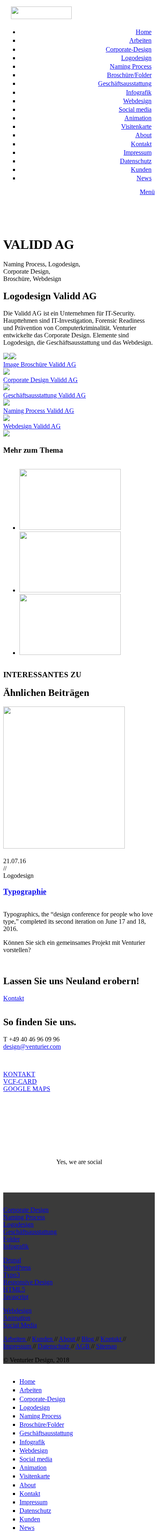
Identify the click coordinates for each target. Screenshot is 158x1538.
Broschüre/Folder (129, 74)
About (143, 135)
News (144, 178)
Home (144, 31)
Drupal (12, 1260)
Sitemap (106, 1346)
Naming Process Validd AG (38, 410)
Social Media (20, 1325)
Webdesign (137, 100)
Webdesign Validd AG (32, 426)
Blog (88, 1338)
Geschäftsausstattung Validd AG (44, 395)
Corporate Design (26, 1209)
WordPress (17, 1267)
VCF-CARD (20, 1081)
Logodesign (136, 57)
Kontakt (141, 143)
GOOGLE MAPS (26, 1088)
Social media (135, 109)
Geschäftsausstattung (125, 83)
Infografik (139, 92)
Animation (138, 117)
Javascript (15, 1296)
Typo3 (11, 1274)
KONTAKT (19, 1074)
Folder (11, 1239)
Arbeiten (140, 40)
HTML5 (14, 1289)
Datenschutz (136, 161)
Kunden (141, 169)
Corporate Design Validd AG (40, 379)
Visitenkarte (136, 126)
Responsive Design (28, 1282)
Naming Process (131, 66)
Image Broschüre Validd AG (39, 364)
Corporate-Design (129, 49)
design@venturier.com (32, 1046)
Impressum (138, 152)
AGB (83, 1346)
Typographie (24, 891)
